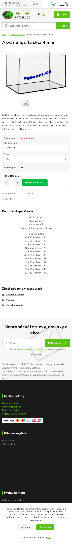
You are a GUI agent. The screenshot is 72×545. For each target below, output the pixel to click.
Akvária (10, 300)
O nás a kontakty (10, 403)
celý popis (23, 129)
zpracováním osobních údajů (30, 349)
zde (49, 537)
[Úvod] (16, 15)
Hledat (63, 25)
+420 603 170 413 (10, 3)
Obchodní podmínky (12, 406)
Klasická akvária (14, 305)
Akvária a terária (17, 34)
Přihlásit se (55, 343)
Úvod (4, 34)
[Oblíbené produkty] (38, 14)
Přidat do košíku (34, 182)
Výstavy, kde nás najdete (14, 413)
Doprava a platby (10, 410)
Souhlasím (45, 527)
